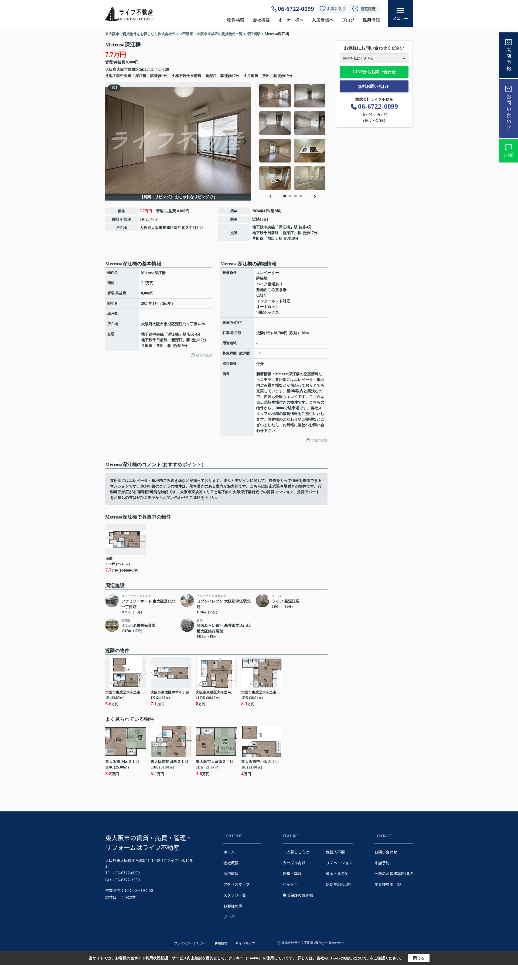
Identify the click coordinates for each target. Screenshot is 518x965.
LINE (508, 154)
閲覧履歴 (368, 8)
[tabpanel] (293, 137)
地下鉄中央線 (263, 227)
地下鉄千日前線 (265, 233)
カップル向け (294, 862)
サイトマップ (245, 943)
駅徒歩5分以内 (338, 884)
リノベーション (339, 862)
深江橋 (284, 227)
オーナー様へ (291, 19)
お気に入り (336, 8)
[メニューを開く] (400, 13)
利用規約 (220, 943)
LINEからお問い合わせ (374, 72)
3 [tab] (295, 196)
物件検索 (235, 19)
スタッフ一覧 (234, 895)
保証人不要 (335, 852)
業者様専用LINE (387, 884)
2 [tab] (290, 196)
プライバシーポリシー (190, 943)
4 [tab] (300, 196)
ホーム (229, 852)
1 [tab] (284, 196)
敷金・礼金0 (336, 873)
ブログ (348, 19)
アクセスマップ (236, 884)
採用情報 (371, 19)
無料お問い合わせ (374, 86)
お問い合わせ (508, 112)
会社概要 (261, 19)
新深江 (288, 233)
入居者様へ (322, 19)
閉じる (418, 958)
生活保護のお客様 (298, 895)
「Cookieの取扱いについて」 (349, 958)
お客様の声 (232, 906)
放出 (271, 238)
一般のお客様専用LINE (393, 873)
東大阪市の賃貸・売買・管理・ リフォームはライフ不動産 (148, 842)
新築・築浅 (292, 873)
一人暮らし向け (296, 852)
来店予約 (508, 59)
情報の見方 (204, 355)
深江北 (145, 69)
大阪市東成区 (128, 69)
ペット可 (290, 884)
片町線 (258, 238)
